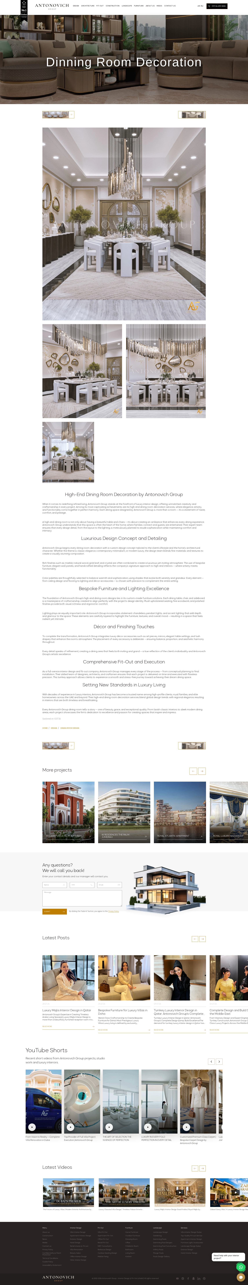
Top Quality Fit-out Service (191, 1236)
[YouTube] (177, 1278)
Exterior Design (76, 1239)
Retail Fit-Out (103, 1243)
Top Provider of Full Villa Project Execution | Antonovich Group (80, 1138)
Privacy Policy (113, 911)
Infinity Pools (158, 1250)
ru (202, 6)
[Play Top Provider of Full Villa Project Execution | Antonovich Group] (82, 1102)
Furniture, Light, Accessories (192, 1243)
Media (44, 1243)
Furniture (129, 1228)
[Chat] (241, 1277)
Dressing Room (131, 1239)
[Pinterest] (204, 1278)
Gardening (157, 1236)
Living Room (130, 1253)
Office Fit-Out (103, 1239)
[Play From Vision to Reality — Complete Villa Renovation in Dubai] (44, 1102)
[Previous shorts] (211, 1062)
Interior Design (76, 1228)
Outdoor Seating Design (107, 1253)
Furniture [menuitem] (138, 6)
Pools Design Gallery (161, 1256)
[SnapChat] (193, 1278)
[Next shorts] (219, 1062)
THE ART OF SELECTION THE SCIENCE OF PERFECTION (117, 1138)
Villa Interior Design (78, 1232)
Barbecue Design (104, 1250)
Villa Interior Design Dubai (191, 1232)
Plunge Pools (158, 1253)
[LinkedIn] (198, 1278)
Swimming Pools (159, 1239)
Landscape (157, 1228)
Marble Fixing (103, 1256)
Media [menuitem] (159, 6)
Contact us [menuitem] (169, 6)
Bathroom (129, 1250)
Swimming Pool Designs (162, 1243)
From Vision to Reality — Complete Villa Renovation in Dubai (43, 1138)
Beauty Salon (75, 1253)
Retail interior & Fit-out (79, 1246)
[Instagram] (182, 1278)
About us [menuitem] (150, 6)
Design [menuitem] (76, 6)
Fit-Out (101, 1228)
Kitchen (128, 1256)
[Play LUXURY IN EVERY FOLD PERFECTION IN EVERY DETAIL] (159, 1102)
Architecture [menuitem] (87, 6)
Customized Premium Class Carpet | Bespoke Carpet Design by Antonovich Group (198, 1140)
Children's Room (131, 1246)
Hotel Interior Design (189, 1253)
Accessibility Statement (52, 1265)
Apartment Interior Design (80, 1236)
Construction (47, 1236)
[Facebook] (188, 1278)
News (44, 1239)
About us (46, 1232)
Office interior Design (78, 1256)
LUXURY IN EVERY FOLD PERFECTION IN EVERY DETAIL (156, 1138)
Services (184, 1228)
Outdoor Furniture (132, 1236)
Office (127, 1243)
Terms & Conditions (50, 1258)
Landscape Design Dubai (191, 1246)
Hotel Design (75, 1243)
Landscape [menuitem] (127, 6)
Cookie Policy (47, 1262)
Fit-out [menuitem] (100, 6)
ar (199, 6)
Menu (44, 1228)
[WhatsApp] (241, 1267)
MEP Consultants (105, 1246)
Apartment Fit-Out (105, 1236)
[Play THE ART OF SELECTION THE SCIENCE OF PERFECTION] (121, 1102)
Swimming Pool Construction (165, 1246)
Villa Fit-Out (102, 1232)
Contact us (47, 1246)
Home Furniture (131, 1232)
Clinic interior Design (78, 1260)
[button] (193, 771)
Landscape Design (160, 1232)
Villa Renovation (76, 1250)
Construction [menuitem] (113, 6)
